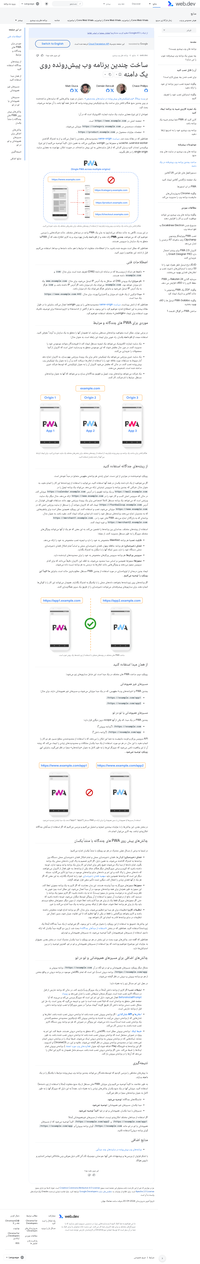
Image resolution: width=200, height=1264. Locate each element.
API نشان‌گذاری (124, 1014)
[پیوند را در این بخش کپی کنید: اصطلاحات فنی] (123, 262)
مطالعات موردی (31, 1235)
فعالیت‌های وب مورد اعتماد (78, 1046)
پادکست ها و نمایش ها (32, 1242)
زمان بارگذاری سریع (164, 20)
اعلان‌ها (138, 1014)
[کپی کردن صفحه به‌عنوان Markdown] (110, 74)
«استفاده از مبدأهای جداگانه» (93, 928)
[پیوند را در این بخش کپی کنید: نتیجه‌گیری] (130, 1063)
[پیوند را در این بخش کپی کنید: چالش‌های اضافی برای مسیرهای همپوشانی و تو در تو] (72, 958)
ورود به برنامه (9, 3)
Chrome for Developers (31, 1222)
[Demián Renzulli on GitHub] (108, 91)
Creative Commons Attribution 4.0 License (80, 1188)
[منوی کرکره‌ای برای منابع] (148, 4)
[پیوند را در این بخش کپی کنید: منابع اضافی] (128, 1140)
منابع (155, 3)
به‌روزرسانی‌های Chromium (31, 1229)
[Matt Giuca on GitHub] (72, 91)
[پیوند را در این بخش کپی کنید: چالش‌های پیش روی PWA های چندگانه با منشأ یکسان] (71, 841)
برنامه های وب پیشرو (38, 20)
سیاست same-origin (109, 138)
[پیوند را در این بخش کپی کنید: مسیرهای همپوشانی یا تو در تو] (109, 713)
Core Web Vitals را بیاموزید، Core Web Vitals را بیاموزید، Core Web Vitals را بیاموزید (107, 20)
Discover (136, 3)
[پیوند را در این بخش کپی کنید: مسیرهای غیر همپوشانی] (117, 684)
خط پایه (121, 3)
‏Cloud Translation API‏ (98, 43)
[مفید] (42, 55)
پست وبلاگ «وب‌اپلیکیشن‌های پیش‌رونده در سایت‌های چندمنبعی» (115, 98)
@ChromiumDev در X (12, 1222)
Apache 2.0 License (145, 1191)
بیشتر (108, 3)
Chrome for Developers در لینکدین (12, 1236)
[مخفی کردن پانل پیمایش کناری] (162, 1258)
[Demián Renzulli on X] (112, 91)
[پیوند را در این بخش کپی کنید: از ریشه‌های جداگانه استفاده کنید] (100, 466)
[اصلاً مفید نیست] (37, 55)
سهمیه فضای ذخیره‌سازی (94, 876)
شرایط (151, 1257)
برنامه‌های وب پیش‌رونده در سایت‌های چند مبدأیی (119, 1149)
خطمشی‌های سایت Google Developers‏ (95, 1191)
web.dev (144, 55)
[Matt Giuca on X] (76, 91)
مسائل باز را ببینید (48, 1228)
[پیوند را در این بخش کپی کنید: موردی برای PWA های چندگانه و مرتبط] (90, 323)
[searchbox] (179, 30)
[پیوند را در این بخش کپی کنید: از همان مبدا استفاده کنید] (110, 664)
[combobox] (67, 4)
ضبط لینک (137, 1031)
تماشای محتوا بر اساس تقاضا (98, 32)
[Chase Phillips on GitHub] (146, 91)
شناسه (57, 20)
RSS (17, 1243)
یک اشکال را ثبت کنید (48, 1222)
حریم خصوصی (140, 1257)
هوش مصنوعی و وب (187, 20)
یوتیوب (16, 1228)
